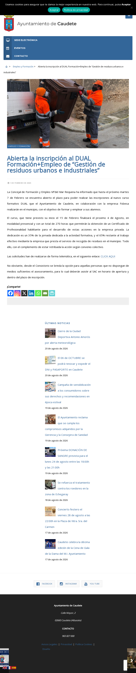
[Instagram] (17, 293)
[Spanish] (14, 667)
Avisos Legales (49, 644)
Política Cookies (83, 644)
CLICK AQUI (108, 256)
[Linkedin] (31, 293)
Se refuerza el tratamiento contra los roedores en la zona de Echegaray (67, 488)
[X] (24, 293)
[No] (131, 7)
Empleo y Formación (23, 66)
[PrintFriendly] (52, 293)
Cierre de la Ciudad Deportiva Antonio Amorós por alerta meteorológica (67, 336)
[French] (9, 667)
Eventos (19, 48)
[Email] (45, 293)
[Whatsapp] (38, 293)
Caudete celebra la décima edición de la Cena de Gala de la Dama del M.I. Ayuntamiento (67, 547)
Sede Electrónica (25, 40)
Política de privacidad (76, 9)
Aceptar (54, 9)
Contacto (21, 56)
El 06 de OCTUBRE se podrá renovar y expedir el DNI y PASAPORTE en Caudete (67, 363)
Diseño (46, 649)
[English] (5, 667)
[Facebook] (10, 293)
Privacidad (66, 644)
